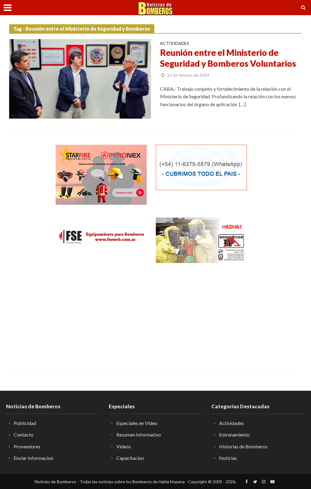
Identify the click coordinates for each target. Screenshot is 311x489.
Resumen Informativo (138, 434)
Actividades (174, 43)
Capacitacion (130, 458)
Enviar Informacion (33, 458)
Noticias (228, 458)
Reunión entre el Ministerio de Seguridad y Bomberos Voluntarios (228, 58)
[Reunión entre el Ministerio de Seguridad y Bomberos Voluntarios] (80, 78)
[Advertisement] (101, 313)
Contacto (23, 434)
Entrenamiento (234, 434)
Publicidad (25, 423)
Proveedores (27, 446)
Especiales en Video (136, 423)
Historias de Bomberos (243, 446)
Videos (123, 446)
